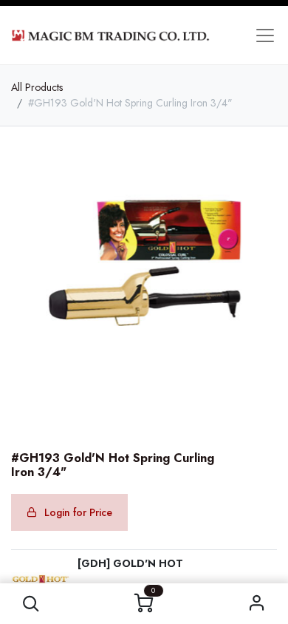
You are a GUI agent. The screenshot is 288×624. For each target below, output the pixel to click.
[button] (31, 603)
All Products (37, 87)
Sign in (257, 603)
